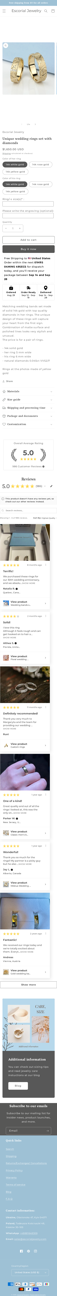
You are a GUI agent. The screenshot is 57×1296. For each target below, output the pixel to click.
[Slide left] (22, 124)
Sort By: (37, 518)
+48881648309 (29, 1233)
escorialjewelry (23, 1295)
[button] (3, 11)
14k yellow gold (15, 171)
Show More (28, 583)
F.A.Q (9, 1198)
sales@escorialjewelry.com (30, 1239)
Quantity (7, 222)
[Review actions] (46, 565)
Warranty (11, 1177)
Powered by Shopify (38, 1295)
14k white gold (15, 164)
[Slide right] (35, 124)
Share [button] (9, 381)
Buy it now (28, 249)
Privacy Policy (14, 1170)
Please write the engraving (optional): (28, 210)
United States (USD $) (27, 1272)
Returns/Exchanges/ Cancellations (26, 1163)
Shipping (6, 153)
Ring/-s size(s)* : (13, 199)
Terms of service (15, 1184)
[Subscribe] (47, 1131)
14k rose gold (40, 164)
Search (10, 1149)
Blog (18, 1085)
